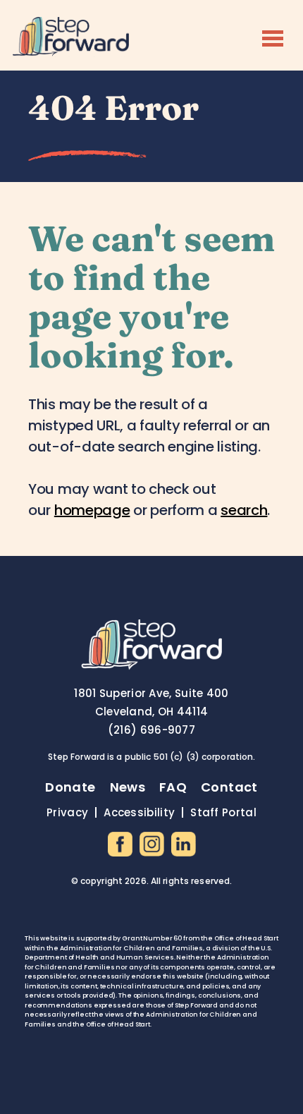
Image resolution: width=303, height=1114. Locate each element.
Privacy (67, 812)
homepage (92, 510)
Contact (229, 787)
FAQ (173, 787)
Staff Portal (223, 812)
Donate (70, 787)
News (127, 787)
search (244, 510)
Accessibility (139, 812)
